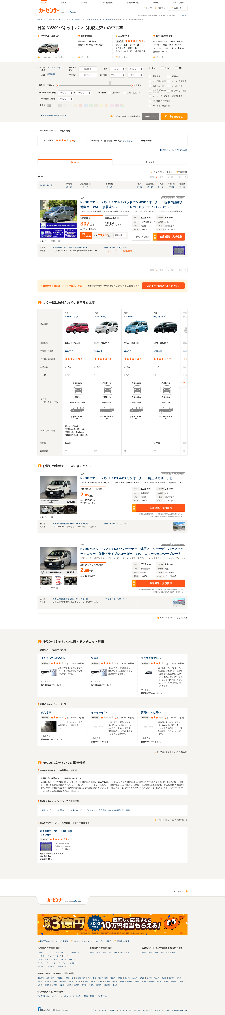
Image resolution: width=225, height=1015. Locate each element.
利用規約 (113, 1010)
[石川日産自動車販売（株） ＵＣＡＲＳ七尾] (179, 531)
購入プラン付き (177, 91)
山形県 (134, 978)
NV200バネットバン (55, 68)
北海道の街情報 (122, 941)
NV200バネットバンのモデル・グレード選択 (92, 941)
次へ (181, 177)
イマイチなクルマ (101, 712)
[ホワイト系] (54, 105)
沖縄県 (114, 985)
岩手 (104, 952)
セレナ (63, 952)
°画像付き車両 (160, 101)
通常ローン (117, 93)
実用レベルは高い (151, 712)
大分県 (91, 985)
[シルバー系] (49, 105)
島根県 (166, 981)
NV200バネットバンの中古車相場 (54, 941)
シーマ (62, 959)
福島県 (142, 978)
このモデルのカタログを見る (52, 57)
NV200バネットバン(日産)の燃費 (174, 150)
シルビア (54, 959)
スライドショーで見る (163, 172)
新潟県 (149, 978)
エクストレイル (43, 959)
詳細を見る (120, 235)
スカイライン (54, 952)
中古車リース (102, 996)
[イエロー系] (101, 105)
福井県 (171, 978)
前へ (173, 177)
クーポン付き (176, 86)
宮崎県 (98, 985)
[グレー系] (65, 105)
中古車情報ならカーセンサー (47, 996)
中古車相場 (183, 172)
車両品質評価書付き (159, 91)
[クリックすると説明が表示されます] (43, 85)
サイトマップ (183, 15)
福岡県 (69, 985)
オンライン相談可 (160, 106)
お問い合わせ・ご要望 (162, 1010)
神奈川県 (63, 981)
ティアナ (41, 963)
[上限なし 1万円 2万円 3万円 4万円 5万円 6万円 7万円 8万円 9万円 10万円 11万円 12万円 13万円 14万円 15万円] (83, 92)
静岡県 (114, 981)
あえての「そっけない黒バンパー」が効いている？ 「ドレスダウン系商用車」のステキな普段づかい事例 (86, 810)
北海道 (92, 952)
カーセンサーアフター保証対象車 (166, 96)
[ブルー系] (86, 105)
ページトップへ (178, 891)
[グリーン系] (91, 105)
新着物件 (156, 76)
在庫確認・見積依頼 (168, 236)
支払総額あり (158, 81)
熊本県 (84, 985)
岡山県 (173, 981)
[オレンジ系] (106, 105)
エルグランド (42, 952)
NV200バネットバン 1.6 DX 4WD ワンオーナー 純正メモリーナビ (126, 478)
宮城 (110, 952)
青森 (98, 952)
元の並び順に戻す (46, 185)
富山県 (156, 978)
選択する (87, 69)
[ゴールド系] (75, 105)
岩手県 (112, 978)
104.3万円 (158, 351)
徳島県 (47, 985)
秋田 (115, 952)
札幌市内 (41, 978)
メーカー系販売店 (178, 81)
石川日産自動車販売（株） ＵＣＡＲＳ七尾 (70, 523)
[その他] (122, 105)
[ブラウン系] (96, 105)
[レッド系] (80, 105)
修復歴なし (157, 86)
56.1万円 (127, 351)
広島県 (181, 981)
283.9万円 (69, 351)
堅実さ (95, 658)
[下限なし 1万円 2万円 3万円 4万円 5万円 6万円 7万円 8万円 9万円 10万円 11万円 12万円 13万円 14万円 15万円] (65, 92)
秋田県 (127, 978)
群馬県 (85, 981)
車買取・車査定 (89, 996)
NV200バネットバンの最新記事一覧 (173, 820)
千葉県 (54, 981)
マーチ (66, 956)
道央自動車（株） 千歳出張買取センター (70, 247)
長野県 (178, 978)
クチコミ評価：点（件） (116, 247)
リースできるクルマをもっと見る (174, 618)
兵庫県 (129, 981)
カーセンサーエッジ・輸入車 (71, 996)
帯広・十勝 (69, 978)
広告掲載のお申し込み (180, 1010)
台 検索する (176, 116)
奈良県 (151, 981)
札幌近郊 (51, 74)
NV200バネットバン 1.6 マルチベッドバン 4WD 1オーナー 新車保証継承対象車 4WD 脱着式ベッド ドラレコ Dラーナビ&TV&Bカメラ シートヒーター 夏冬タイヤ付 (131, 204)
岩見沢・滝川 (80, 978)
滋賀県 (144, 981)
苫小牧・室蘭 (103, 978)
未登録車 (175, 76)
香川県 (54, 985)
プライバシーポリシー (99, 1010)
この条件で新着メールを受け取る (127, 116)
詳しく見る (85, 57)
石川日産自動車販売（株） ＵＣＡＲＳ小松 (70, 599)
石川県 (164, 978)
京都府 (137, 981)
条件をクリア (150, 116)
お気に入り (179, 8)
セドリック (41, 966)
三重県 (107, 981)
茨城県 (70, 981)
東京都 (40, 981)
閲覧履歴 (161, 8)
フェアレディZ (74, 952)
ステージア (71, 959)
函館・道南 (50, 978)
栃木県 (78, 981)
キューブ (51, 956)
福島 (127, 952)
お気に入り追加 (142, 237)
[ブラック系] (60, 105)
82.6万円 (98, 351)
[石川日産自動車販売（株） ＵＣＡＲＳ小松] (179, 606)
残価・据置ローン (135, 93)
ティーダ (51, 966)
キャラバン (41, 956)
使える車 (46, 712)
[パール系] (70, 105)
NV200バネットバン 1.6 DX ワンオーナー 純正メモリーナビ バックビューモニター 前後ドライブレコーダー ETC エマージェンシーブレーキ (131, 551)
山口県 (40, 985)
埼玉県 (47, 981)
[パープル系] (117, 105)
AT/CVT (168, 68)
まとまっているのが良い (54, 658)
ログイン (149, 8)
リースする (149, 162)
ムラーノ (57, 963)
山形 (121, 952)
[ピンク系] (112, 105)
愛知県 (92, 981)
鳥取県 (159, 981)
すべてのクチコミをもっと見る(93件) (172, 752)
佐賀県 (76, 985)
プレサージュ (61, 966)
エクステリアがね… (152, 658)
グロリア (71, 963)
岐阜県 (100, 981)
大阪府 (122, 981)
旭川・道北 (92, 978)
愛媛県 (62, 985)
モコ (64, 963)
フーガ (59, 956)
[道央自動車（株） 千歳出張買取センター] (179, 255)
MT (180, 68)
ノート (48, 963)
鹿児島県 (107, 985)
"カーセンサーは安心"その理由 (129, 1010)
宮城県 (120, 978)
